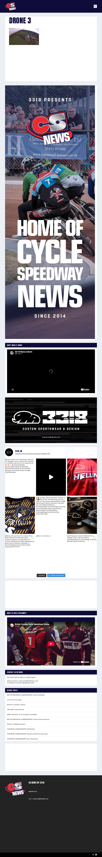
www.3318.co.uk (33, 791)
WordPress (28, 854)
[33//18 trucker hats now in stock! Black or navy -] (82, 515)
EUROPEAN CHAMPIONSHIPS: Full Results (21, 729)
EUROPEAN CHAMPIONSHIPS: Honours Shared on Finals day (27, 734)
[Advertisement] (51, 59)
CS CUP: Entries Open (14, 700)
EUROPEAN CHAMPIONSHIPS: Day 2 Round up (22, 739)
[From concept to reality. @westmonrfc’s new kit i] (20, 515)
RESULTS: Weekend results (16, 724)
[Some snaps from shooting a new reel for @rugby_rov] (20, 477)
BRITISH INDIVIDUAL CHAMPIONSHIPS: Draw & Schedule (26, 695)
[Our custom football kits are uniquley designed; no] (51, 477)
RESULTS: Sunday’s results (16, 705)
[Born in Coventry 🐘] (51, 553)
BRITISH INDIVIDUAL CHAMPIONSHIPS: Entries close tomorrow (28, 719)
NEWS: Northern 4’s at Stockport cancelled (22, 714)
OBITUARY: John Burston (15, 709)
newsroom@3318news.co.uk (28, 681)
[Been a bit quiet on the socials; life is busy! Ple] (20, 553)
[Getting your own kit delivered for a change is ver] (82, 553)
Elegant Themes (15, 854)
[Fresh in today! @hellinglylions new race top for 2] (82, 477)
